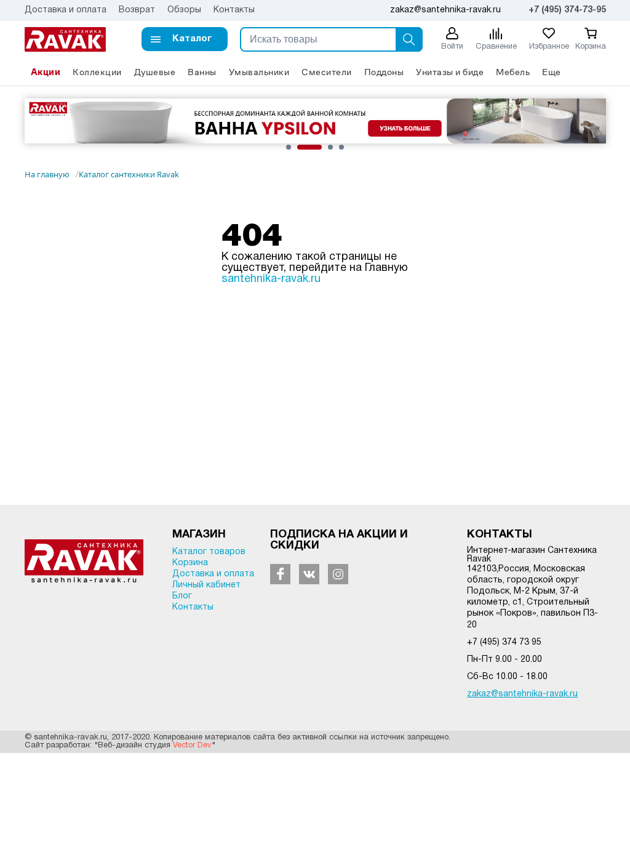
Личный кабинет (206, 585)
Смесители (326, 72)
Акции (46, 72)
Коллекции (97, 72)
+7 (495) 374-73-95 (567, 10)
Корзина (190, 563)
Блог (182, 596)
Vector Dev (192, 745)
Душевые (155, 72)
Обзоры (184, 10)
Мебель (513, 72)
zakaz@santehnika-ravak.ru (522, 694)
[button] (185, 39)
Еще (551, 72)
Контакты (234, 10)
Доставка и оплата (65, 10)
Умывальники (259, 72)
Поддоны (384, 72)
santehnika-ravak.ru (271, 279)
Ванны (202, 72)
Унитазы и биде (450, 72)
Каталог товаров (208, 552)
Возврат (137, 10)
